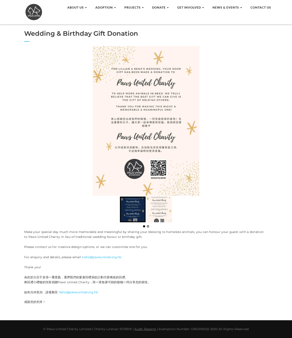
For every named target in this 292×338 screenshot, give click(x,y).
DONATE (159, 7)
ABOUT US (76, 7)
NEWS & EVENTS (226, 7)
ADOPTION (104, 7)
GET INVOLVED (189, 7)
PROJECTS (133, 7)
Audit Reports (145, 329)
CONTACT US (261, 7)
